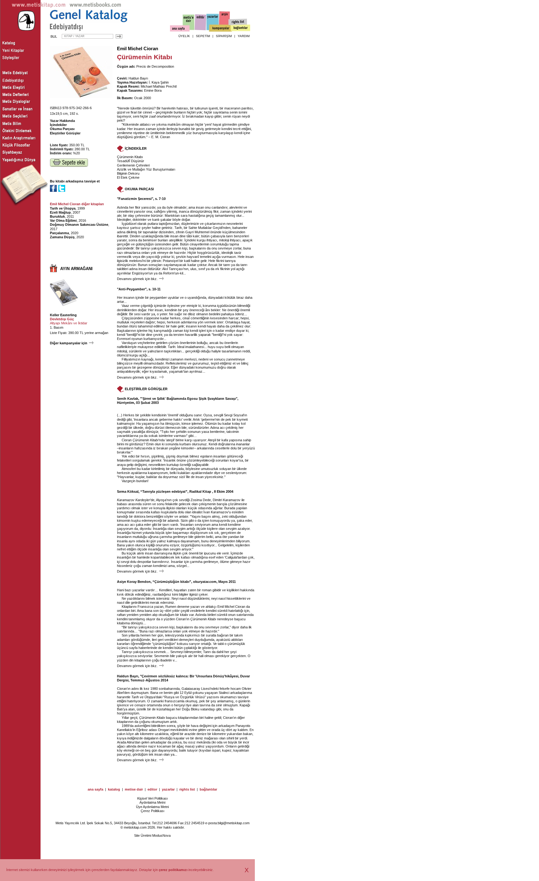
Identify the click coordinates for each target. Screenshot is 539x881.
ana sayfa (95, 789)
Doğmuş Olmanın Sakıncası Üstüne (79, 224)
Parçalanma (59, 233)
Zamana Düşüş (62, 237)
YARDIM (244, 36)
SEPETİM (203, 36)
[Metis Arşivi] (225, 21)
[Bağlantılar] (240, 28)
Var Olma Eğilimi (63, 220)
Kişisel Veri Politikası (152, 798)
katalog (114, 789)
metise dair (134, 789)
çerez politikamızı (173, 870)
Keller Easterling (63, 315)
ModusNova (161, 835)
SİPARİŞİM (224, 36)
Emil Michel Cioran (137, 48)
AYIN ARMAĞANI (76, 268)
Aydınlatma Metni (152, 802)
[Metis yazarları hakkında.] (212, 22)
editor (152, 789)
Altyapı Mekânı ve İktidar (68, 323)
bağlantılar (208, 789)
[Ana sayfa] (179, 29)
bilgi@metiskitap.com (234, 823)
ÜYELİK (184, 36)
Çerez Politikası (152, 811)
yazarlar (168, 789)
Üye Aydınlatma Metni (152, 807)
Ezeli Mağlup (60, 212)
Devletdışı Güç (62, 319)
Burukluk (57, 216)
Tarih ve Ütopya (62, 208)
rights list (187, 789)
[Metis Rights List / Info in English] (238, 22)
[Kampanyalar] (220, 28)
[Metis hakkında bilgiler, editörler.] (188, 22)
